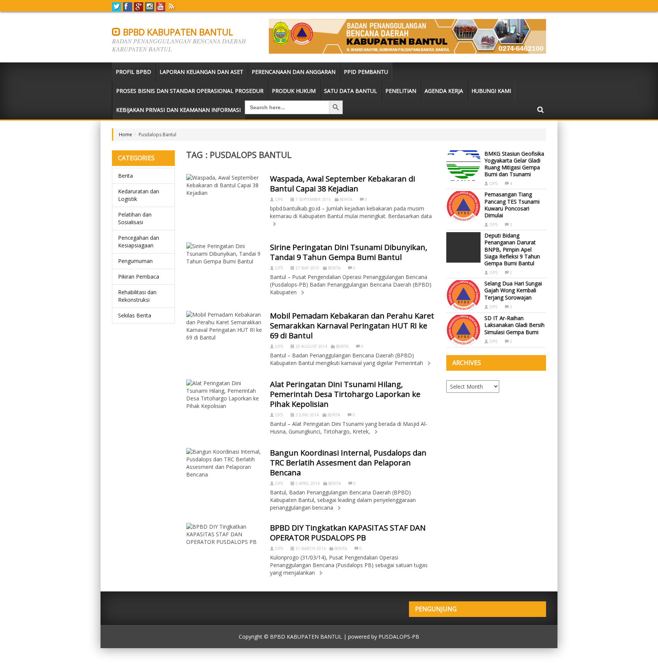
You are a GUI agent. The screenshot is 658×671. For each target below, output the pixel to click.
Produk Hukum (294, 90)
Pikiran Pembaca (138, 276)
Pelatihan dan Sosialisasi (135, 218)
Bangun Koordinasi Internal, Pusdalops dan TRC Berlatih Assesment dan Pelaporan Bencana (348, 463)
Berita (125, 175)
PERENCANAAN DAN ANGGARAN (293, 71)
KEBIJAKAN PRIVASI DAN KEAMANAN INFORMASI (178, 109)
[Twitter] (116, 6)
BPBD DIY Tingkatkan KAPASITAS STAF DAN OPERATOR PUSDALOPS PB (348, 533)
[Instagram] (149, 6)
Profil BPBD (133, 71)
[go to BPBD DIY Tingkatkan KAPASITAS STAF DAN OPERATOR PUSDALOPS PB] (320, 573)
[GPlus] (138, 6)
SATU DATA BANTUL (350, 90)
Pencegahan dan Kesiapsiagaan (138, 241)
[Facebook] (127, 6)
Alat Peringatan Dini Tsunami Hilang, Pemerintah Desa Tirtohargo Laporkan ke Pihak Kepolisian (345, 394)
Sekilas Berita (134, 315)
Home (125, 134)
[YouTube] (160, 6)
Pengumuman (135, 261)
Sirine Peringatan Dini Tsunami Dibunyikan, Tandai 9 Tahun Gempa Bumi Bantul (348, 252)
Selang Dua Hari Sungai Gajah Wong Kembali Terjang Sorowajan (513, 290)
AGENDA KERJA (444, 90)
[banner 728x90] (407, 36)
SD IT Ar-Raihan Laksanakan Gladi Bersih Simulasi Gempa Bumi (514, 324)
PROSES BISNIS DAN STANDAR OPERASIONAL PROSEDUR (190, 90)
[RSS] (171, 6)
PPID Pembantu (366, 71)
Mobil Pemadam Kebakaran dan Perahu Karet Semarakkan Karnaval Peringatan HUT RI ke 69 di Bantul (352, 326)
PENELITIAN (400, 90)
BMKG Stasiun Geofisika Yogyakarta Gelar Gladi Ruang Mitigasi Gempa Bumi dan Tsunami (514, 164)
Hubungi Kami (491, 90)
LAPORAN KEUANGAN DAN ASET (201, 71)
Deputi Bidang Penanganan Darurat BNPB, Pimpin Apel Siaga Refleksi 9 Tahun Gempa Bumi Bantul (512, 249)
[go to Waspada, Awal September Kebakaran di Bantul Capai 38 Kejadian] (274, 224)
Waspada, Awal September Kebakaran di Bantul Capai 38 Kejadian (342, 184)
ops (279, 199)
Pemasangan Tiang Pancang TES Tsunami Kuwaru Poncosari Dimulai (512, 205)
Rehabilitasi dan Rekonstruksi (137, 295)
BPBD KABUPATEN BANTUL (177, 32)
